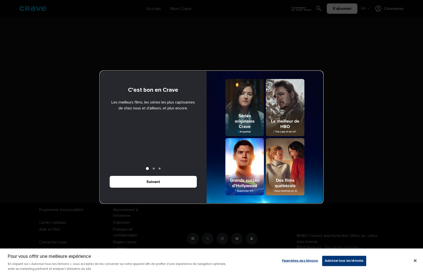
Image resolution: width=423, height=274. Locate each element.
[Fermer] (415, 260)
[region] (211, 261)
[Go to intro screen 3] (160, 169)
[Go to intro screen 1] (147, 168)
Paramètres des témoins (300, 261)
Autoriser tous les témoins (344, 261)
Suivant (153, 181)
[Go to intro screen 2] (154, 169)
